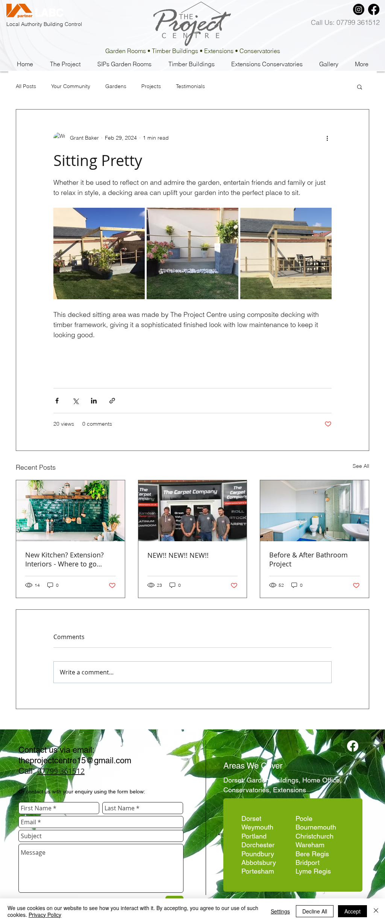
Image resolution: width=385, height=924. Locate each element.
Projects (151, 86)
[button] (359, 87)
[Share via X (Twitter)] (75, 400)
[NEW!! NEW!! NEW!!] (192, 510)
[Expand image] (99, 253)
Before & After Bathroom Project (308, 559)
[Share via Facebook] (57, 400)
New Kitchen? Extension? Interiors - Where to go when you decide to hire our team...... (69, 559)
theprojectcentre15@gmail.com (74, 760)
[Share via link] (112, 400)
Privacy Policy (45, 914)
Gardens (115, 86)
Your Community (70, 86)
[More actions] (327, 138)
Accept (352, 911)
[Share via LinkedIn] (93, 400)
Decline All (314, 911)
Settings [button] (280, 911)
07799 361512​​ (61, 771)
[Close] (375, 911)
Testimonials (190, 86)
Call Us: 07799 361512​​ (345, 22)
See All (361, 466)
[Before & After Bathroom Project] (314, 510)
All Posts (26, 86)
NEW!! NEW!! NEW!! (178, 555)
